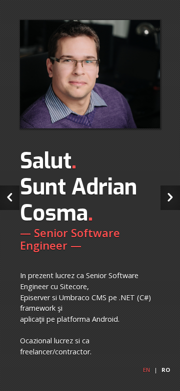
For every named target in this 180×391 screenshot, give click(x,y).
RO (166, 369)
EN (146, 369)
